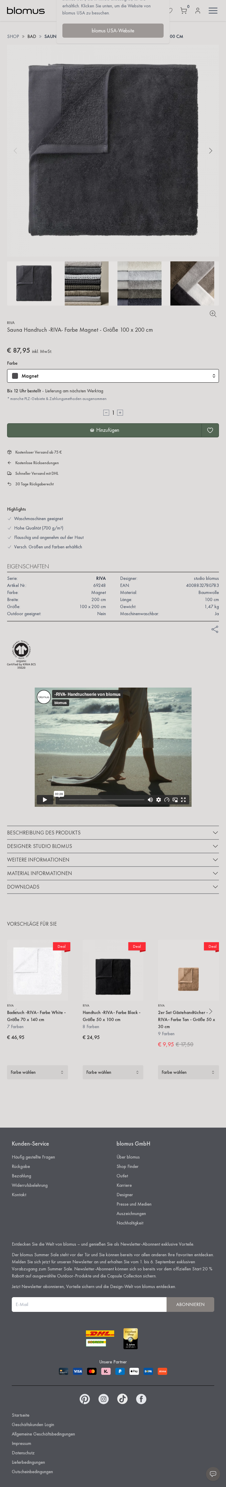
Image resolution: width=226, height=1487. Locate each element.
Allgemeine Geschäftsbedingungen (43, 1434)
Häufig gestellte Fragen (33, 1157)
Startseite (20, 1415)
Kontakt (19, 1194)
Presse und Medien (134, 1204)
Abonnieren (190, 1304)
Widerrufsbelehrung (30, 1185)
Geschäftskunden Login (33, 1424)
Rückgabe (21, 1166)
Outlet (122, 1176)
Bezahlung (21, 1176)
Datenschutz (23, 1453)
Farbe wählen (23, 1072)
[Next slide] (211, 151)
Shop (13, 36)
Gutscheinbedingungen (32, 1471)
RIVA (11, 322)
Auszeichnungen (131, 1213)
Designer (125, 1194)
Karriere (124, 1185)
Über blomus (128, 1157)
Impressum (21, 1443)
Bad (31, 36)
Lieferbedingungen (28, 1462)
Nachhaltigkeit (130, 1223)
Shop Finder (128, 1166)
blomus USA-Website (113, 30)
